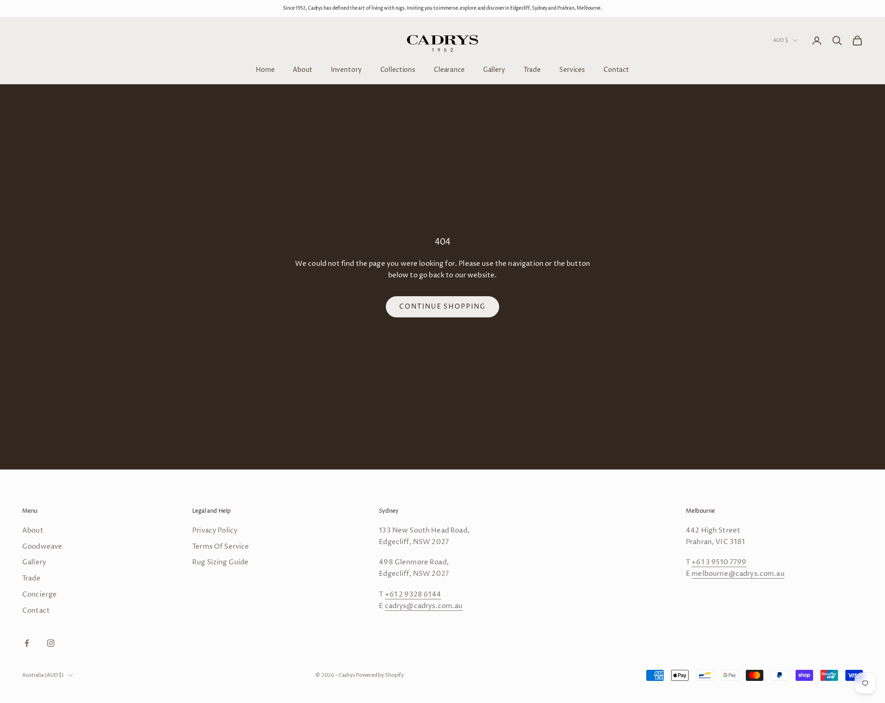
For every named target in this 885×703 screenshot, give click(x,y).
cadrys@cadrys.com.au (424, 606)
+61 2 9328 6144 (413, 594)
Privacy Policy (214, 530)
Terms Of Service (220, 546)
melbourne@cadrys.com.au (737, 574)
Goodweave (42, 546)
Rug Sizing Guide (220, 562)
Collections (397, 69)
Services (572, 69)
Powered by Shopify (380, 675)
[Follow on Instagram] (50, 643)
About (302, 69)
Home (265, 69)
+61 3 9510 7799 (718, 562)
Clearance (449, 69)
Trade (532, 69)
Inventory (346, 69)
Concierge (39, 594)
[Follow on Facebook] (26, 643)
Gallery (494, 69)
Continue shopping (442, 306)
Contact (616, 69)
